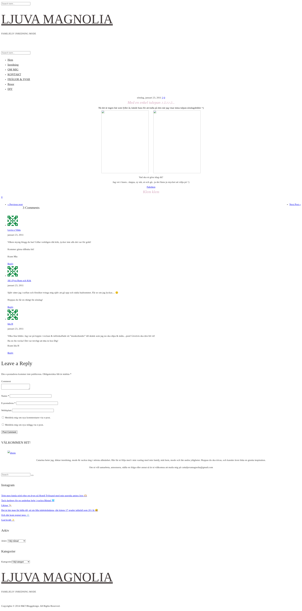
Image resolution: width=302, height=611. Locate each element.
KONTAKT (14, 74)
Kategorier (6, 561)
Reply (10, 263)
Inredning (13, 64)
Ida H (10, 324)
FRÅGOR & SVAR (19, 79)
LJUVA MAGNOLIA (57, 19)
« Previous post (15, 204)
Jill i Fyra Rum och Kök (19, 280)
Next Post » (295, 204)
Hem (10, 59)
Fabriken (151, 187)
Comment (6, 381)
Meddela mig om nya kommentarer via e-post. (27, 417)
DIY (10, 89)
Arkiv (4, 541)
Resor (11, 84)
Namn (5, 396)
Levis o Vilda (14, 230)
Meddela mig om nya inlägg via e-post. (24, 425)
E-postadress (8, 403)
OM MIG (13, 69)
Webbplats (6, 410)
